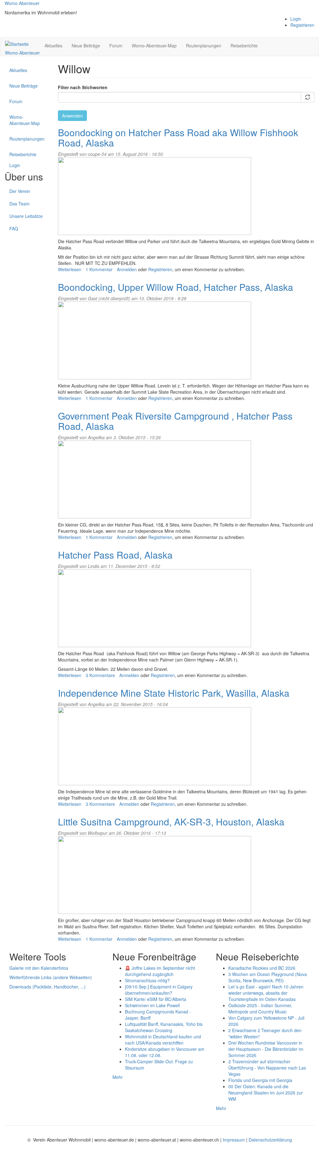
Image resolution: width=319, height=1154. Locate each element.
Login (295, 19)
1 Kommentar (99, 269)
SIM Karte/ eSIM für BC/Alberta (155, 999)
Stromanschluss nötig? (147, 980)
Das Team (19, 203)
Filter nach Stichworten (82, 87)
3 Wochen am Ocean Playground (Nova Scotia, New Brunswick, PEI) (267, 977)
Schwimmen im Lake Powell (152, 1005)
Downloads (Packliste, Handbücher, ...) (47, 986)
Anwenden (72, 116)
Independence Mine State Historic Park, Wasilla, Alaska (173, 693)
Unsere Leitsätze (26, 216)
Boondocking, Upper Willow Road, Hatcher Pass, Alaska (175, 287)
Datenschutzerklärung (270, 1140)
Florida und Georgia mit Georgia (260, 1080)
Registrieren (302, 25)
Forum (115, 45)
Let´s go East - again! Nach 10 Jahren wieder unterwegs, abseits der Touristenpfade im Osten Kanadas (265, 992)
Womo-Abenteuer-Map (154, 45)
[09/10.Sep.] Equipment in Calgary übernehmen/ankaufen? (159, 989)
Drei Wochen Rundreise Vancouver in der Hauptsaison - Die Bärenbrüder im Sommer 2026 (265, 1049)
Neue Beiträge (86, 45)
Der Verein (19, 191)
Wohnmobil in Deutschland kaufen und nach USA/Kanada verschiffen (163, 1039)
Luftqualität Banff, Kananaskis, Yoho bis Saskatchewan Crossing (163, 1027)
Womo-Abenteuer (22, 3)
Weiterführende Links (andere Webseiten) (50, 977)
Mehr (117, 1077)
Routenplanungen (203, 45)
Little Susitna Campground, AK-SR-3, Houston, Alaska (171, 821)
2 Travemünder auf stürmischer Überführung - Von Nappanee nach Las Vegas (267, 1067)
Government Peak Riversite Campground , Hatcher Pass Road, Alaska (175, 421)
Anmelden (127, 269)
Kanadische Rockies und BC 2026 (261, 968)
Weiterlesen (69, 269)
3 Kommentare (100, 675)
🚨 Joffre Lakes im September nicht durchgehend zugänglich (160, 971)
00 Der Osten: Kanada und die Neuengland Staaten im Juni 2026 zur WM (265, 1092)
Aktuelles (53, 45)
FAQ (13, 228)
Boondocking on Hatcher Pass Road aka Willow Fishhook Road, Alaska (178, 137)
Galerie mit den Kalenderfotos (38, 968)
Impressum (234, 1140)
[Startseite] (19, 43)
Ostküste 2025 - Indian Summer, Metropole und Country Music (260, 1008)
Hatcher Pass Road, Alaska (115, 554)
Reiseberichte (244, 45)
